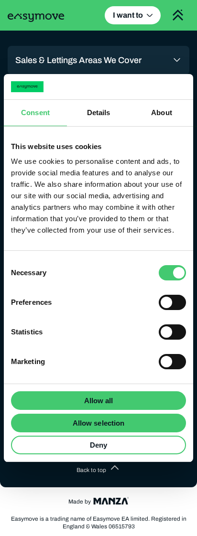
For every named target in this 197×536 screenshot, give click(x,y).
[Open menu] (177, 15)
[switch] (172, 302)
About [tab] (161, 112)
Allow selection (99, 423)
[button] (98, 470)
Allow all (98, 401)
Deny (98, 445)
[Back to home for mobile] (36, 17)
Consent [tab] (35, 112)
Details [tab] (98, 112)
